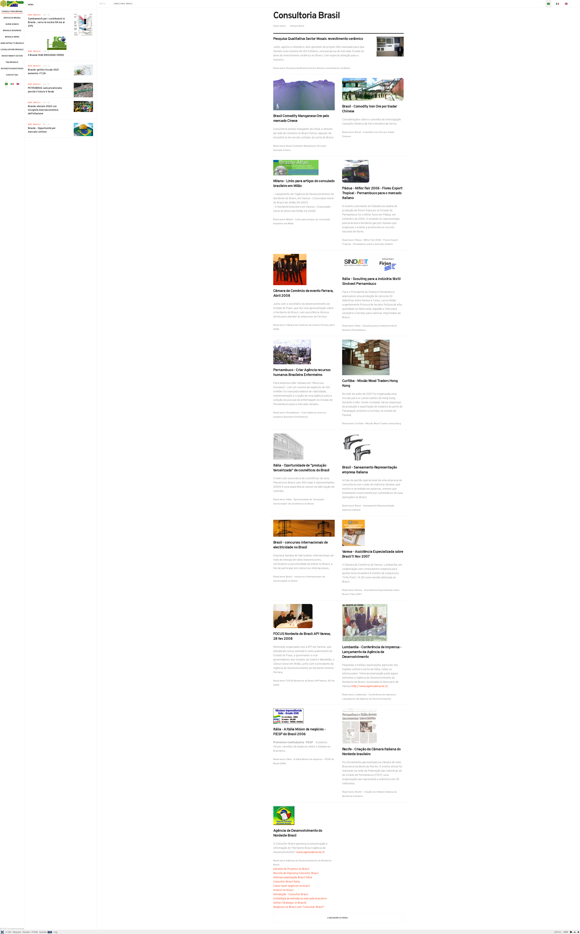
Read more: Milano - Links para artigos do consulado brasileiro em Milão (301, 221)
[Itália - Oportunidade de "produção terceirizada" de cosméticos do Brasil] (288, 446)
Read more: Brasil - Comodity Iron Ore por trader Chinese (368, 134)
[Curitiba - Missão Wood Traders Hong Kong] (366, 357)
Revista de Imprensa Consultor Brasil (295, 873)
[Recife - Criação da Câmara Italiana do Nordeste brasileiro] (359, 726)
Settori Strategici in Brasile (289, 903)
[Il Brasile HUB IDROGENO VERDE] (56, 42)
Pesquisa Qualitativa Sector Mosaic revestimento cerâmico (318, 39)
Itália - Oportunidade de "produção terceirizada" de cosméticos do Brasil (301, 468)
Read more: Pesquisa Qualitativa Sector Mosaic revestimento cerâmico (312, 68)
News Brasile (34, 15)
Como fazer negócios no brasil (291, 886)
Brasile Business (12, 30)
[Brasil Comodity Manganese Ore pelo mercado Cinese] (304, 94)
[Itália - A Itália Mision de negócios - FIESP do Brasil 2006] (288, 716)
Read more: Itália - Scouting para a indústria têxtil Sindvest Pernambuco (369, 328)
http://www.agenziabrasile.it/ (369, 686)
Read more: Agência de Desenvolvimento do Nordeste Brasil (302, 862)
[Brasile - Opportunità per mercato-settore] (83, 129)
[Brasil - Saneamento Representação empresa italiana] (357, 447)
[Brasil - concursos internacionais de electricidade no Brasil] (304, 528)
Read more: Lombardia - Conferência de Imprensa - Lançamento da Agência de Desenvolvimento (369, 697)
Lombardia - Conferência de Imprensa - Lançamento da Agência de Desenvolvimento (372, 652)
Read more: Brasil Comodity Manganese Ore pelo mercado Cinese (299, 148)
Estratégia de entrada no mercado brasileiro (300, 898)
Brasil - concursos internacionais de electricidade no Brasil (300, 545)
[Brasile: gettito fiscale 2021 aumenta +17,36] (83, 69)
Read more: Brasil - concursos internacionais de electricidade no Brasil (299, 579)
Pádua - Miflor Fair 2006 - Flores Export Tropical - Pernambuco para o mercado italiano (372, 193)
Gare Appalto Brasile (12, 43)
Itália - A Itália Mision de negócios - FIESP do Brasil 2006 (299, 732)
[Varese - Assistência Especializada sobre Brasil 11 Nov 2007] (353, 533)
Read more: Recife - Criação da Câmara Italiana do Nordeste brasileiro (369, 794)
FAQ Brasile (12, 62)
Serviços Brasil (12, 18)
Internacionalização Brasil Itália (292, 877)
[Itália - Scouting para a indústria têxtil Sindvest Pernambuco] (371, 263)
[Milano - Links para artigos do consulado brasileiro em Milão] (296, 167)
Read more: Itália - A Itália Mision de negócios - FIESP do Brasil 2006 (303, 761)
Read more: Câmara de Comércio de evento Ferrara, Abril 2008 (304, 327)
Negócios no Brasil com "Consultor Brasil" (298, 907)
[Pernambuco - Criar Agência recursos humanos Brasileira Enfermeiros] (292, 352)
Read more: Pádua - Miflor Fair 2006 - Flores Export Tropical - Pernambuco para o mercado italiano (370, 242)
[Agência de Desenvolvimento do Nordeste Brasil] (283, 815)
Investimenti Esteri (12, 56)
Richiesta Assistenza (12, 69)
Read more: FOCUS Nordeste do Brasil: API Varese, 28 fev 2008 (304, 683)
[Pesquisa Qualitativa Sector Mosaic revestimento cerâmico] (390, 46)
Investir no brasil (283, 890)
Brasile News (12, 37)
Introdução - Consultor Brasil (290, 894)
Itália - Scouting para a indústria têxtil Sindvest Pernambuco (371, 281)
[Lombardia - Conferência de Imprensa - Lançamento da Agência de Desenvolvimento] (364, 623)
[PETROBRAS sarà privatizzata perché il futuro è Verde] (83, 90)
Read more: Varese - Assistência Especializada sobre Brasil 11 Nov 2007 (370, 592)
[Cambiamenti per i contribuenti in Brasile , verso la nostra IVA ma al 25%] (83, 24)
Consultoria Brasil (12, 11)
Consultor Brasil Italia (286, 882)
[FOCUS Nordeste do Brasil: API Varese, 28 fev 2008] (293, 616)
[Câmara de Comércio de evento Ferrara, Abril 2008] (289, 269)
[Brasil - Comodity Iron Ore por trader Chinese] (373, 89)
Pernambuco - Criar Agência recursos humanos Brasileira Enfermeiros (301, 372)
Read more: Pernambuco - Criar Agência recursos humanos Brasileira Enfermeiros (299, 415)
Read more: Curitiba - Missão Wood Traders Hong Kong (372, 423)
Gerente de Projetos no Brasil (291, 869)
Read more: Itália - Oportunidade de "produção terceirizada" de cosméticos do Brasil (298, 501)
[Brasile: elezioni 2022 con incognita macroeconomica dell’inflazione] (83, 106)
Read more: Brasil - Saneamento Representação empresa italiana (368, 508)
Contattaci (12, 75)
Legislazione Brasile (12, 49)
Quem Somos (12, 24)
